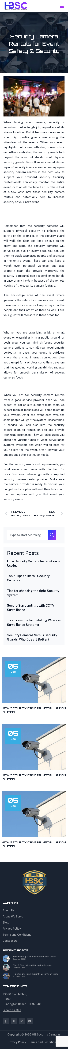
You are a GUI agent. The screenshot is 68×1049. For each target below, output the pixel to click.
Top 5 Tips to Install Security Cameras (32, 965)
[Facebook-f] (6, 1021)
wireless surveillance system (46, 362)
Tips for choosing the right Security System (35, 974)
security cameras (46, 226)
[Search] (52, 535)
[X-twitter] (14, 1021)
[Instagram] (22, 1021)
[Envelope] (30, 1021)
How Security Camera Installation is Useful (34, 956)
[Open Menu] (62, 6)
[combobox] (27, 535)
